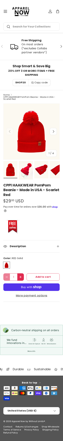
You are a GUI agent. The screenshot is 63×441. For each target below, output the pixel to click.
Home (6, 95)
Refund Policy (10, 432)
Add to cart (43, 277)
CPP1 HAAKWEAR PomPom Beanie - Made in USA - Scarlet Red (29, 98)
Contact (7, 426)
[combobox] (31, 27)
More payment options (31, 295)
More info (31, 351)
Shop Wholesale (50, 426)
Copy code (41, 82)
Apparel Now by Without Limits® (28, 421)
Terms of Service (12, 429)
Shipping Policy (50, 429)
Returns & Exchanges (27, 426)
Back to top (30, 382)
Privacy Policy (31, 429)
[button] (57, 11)
